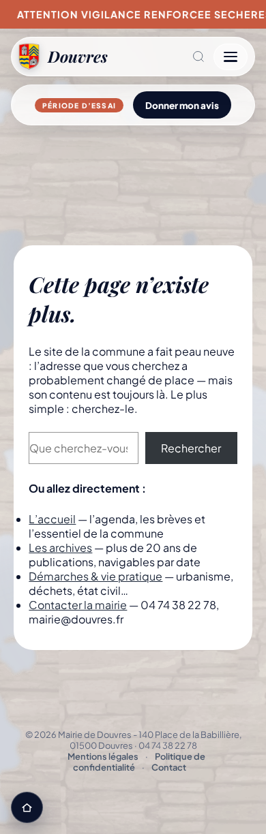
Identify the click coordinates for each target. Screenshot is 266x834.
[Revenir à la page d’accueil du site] (27, 807)
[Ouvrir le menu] (230, 57)
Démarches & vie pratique (95, 576)
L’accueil (52, 519)
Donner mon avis (182, 105)
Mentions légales (103, 756)
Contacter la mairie (78, 605)
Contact (168, 767)
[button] (160, 56)
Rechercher (191, 448)
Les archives (60, 547)
